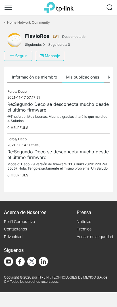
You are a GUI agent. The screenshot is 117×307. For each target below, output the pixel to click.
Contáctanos (15, 228)
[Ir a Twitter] (31, 262)
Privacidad (13, 236)
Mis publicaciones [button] (82, 77)
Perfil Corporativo (19, 221)
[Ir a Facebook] (20, 261)
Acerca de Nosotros (25, 212)
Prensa (84, 212)
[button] (8, 7)
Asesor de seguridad (95, 236)
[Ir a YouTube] (8, 261)
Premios (84, 228)
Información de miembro (34, 77)
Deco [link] (22, 91)
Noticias (84, 221)
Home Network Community (27, 22)
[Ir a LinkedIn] (43, 261)
